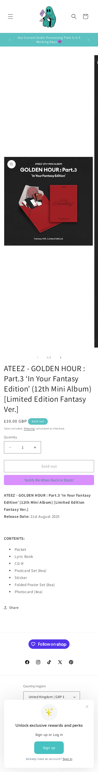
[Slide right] (60, 357)
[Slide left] (37, 357)
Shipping (29, 428)
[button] (10, 16)
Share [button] (14, 607)
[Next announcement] (88, 40)
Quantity (10, 437)
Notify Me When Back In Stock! (49, 480)
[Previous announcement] (9, 40)
